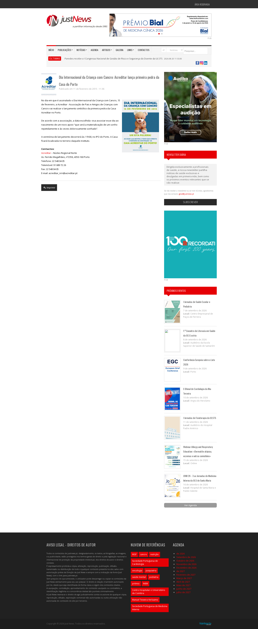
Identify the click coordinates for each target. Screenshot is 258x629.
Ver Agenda (190, 505)
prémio (136, 583)
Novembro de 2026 (186, 564)
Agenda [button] (94, 50)
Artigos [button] (106, 50)
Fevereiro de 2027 (185, 574)
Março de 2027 (184, 578)
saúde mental (139, 577)
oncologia (137, 570)
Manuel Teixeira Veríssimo (145, 599)
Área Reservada (202, 4)
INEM (145, 583)
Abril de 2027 (183, 581)
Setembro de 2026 (186, 557)
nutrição (154, 554)
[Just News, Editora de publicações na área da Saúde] (77, 22)
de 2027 (180, 571)
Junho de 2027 (183, 588)
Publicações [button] (64, 50)
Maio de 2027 (183, 585)
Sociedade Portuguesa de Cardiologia (145, 562)
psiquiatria (151, 570)
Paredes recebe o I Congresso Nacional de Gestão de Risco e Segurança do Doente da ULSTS (114, 58)
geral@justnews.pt (186, 194)
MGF (134, 554)
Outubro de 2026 (185, 560)
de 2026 (180, 553)
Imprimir (50, 187)
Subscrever (190, 202)
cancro (143, 554)
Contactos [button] (143, 50)
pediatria (153, 577)
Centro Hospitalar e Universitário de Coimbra (148, 592)
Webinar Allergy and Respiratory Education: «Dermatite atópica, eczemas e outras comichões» (198, 451)
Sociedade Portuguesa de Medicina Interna (149, 608)
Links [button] (129, 50)
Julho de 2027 (183, 592)
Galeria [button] (119, 50)
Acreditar (46, 153)
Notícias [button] (81, 50)
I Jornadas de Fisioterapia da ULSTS (199, 418)
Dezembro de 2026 (186, 567)
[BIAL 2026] (160, 24)
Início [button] (51, 50)
